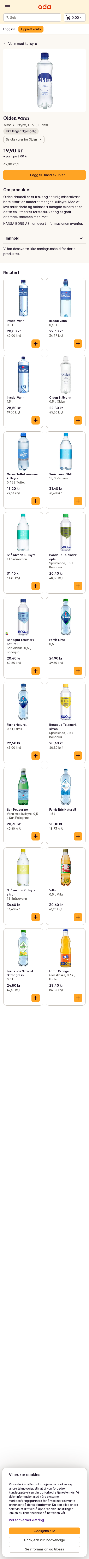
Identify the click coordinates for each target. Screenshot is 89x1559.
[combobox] (34, 17)
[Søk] (7, 17)
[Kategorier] (7, 7)
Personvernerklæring (26, 1520)
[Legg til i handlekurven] (35, 343)
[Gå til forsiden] (44, 6)
